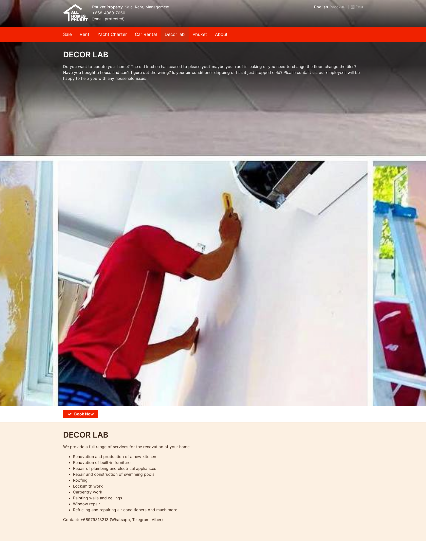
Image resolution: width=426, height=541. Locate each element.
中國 (351, 6)
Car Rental (146, 34)
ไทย (359, 6)
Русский (337, 6)
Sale (67, 34)
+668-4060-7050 (108, 12)
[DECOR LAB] (213, 203)
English (321, 6)
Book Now (84, 413)
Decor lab (175, 34)
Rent (84, 34)
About (221, 34)
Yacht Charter (112, 34)
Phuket (200, 34)
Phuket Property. (108, 6)
